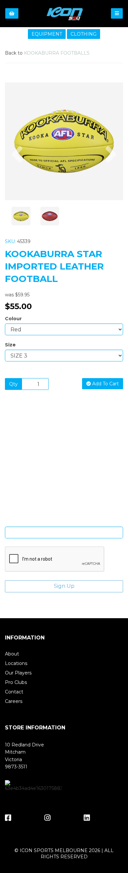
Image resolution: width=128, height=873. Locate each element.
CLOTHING (83, 34)
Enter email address (64, 522)
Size (10, 345)
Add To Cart (105, 384)
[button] (17, 170)
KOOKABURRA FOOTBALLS (57, 53)
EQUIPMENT (47, 34)
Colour (13, 319)
